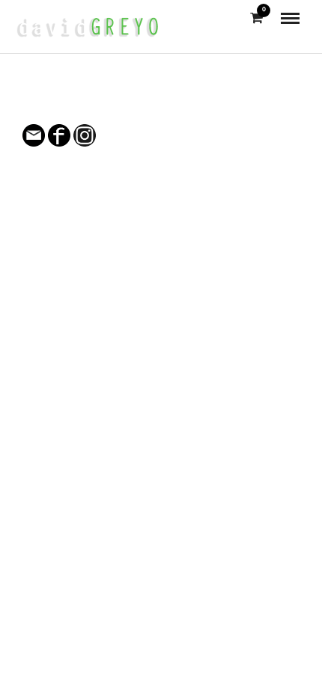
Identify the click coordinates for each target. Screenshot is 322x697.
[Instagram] (171, 105)
